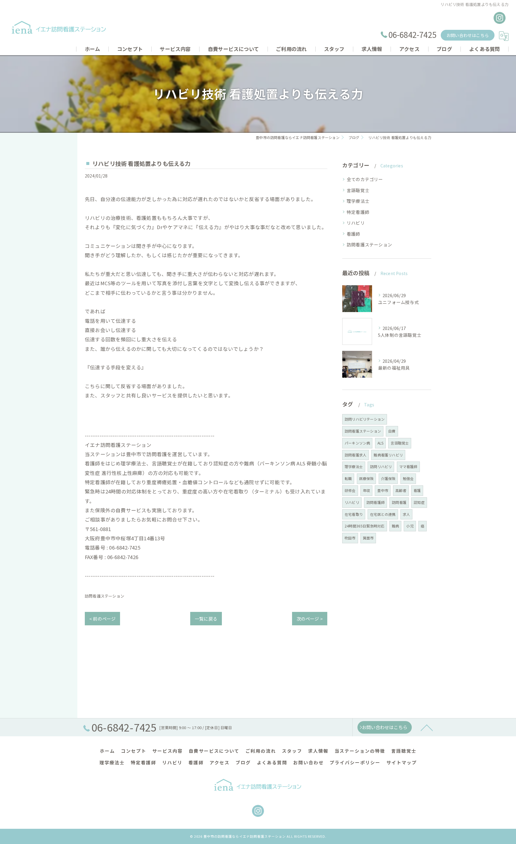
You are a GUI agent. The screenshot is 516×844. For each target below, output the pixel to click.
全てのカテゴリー (365, 179)
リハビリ (356, 223)
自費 (391, 430)
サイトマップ (401, 762)
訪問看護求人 (355, 454)
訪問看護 (399, 502)
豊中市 (382, 490)
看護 (417, 490)
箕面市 (368, 537)
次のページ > (310, 618)
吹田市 (350, 537)
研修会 (350, 490)
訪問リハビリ (381, 466)
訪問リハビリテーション (365, 419)
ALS (380, 442)
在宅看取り (354, 514)
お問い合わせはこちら (467, 35)
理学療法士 (358, 201)
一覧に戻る (206, 618)
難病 (395, 525)
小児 (409, 525)
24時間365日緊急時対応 (365, 525)
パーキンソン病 (357, 442)
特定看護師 (358, 212)
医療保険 (366, 478)
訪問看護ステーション (104, 596)
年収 (366, 490)
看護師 (353, 234)
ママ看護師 (408, 466)
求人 (406, 514)
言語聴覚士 (358, 190)
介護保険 (388, 478)
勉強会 (408, 478)
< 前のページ (102, 618)
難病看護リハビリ (388, 454)
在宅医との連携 (382, 514)
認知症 (419, 502)
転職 (348, 478)
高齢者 (400, 490)
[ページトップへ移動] (427, 727)
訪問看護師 (375, 502)
